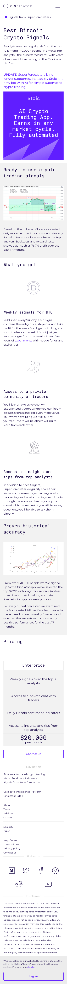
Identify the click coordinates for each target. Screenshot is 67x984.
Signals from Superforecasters (21, 782)
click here (32, 967)
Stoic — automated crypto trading (24, 774)
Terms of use (11, 844)
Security (8, 826)
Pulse (6, 831)
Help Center (10, 840)
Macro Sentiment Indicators (20, 778)
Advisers (8, 813)
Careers (8, 817)
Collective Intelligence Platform (22, 791)
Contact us (33, 754)
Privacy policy (11, 848)
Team (6, 809)
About (7, 805)
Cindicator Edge (13, 795)
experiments (23, 340)
